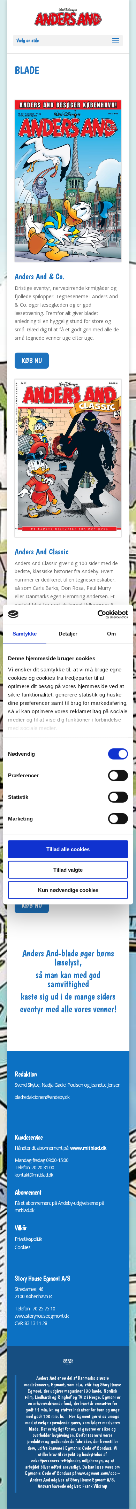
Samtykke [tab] (25, 634)
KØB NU (32, 360)
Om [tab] (111, 634)
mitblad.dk (24, 1210)
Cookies (22, 1247)
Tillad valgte (68, 869)
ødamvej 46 (31, 1289)
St (16, 1289)
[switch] (118, 775)
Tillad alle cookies (68, 849)
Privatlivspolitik (28, 1238)
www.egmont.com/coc (96, 1473)
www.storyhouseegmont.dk (42, 1315)
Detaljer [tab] (68, 634)
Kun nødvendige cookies (68, 890)
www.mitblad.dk (88, 1148)
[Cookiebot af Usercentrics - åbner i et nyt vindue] (98, 614)
